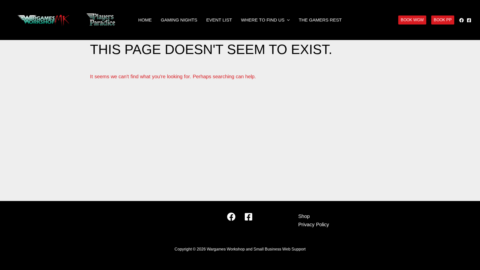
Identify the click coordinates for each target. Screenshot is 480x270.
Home (145, 20)
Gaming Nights (179, 20)
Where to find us (262, 20)
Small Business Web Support (280, 249)
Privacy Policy (313, 224)
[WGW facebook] (461, 20)
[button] (287, 20)
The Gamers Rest (320, 20)
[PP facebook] (469, 20)
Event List (219, 20)
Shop (304, 216)
